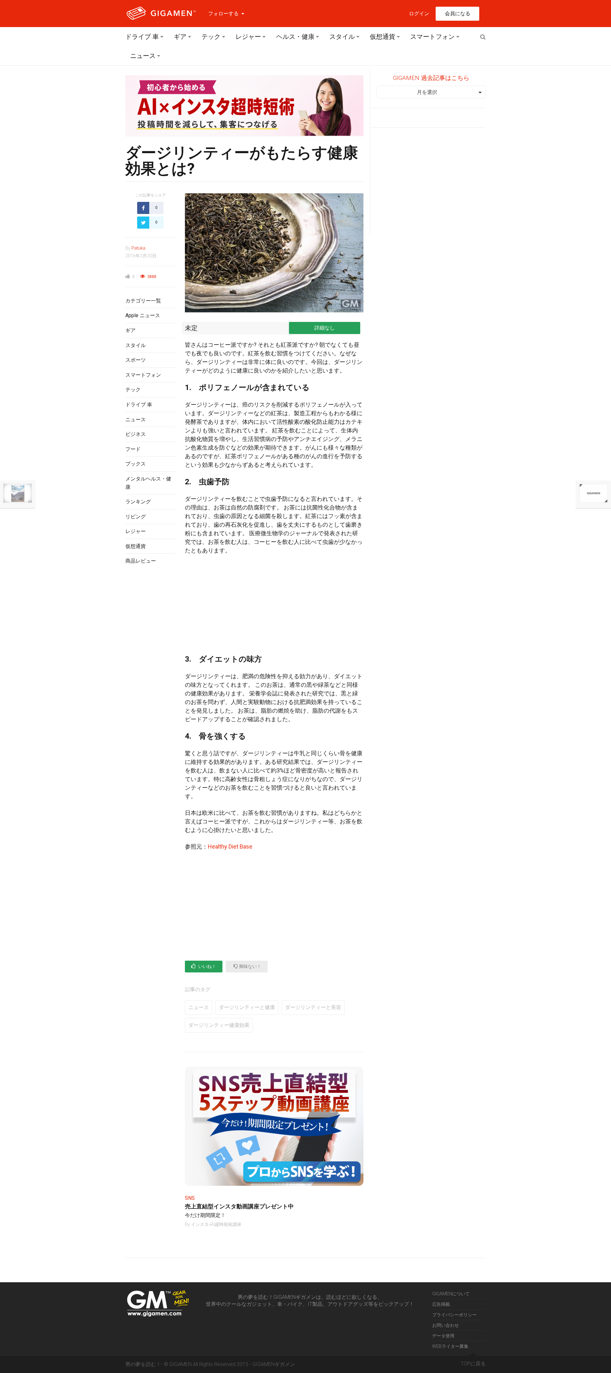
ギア (180, 36)
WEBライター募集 (450, 1346)
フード (133, 449)
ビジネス (135, 434)
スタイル (342, 36)
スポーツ (135, 360)
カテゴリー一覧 (143, 301)
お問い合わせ (445, 1325)
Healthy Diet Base (230, 846)
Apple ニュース (142, 315)
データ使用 (443, 1335)
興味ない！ (249, 966)
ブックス (135, 464)
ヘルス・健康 (295, 36)
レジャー (248, 36)
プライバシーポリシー (454, 1314)
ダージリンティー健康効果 (218, 1025)
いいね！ (206, 966)
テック (211, 36)
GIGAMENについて (451, 1293)
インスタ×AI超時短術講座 (216, 1224)
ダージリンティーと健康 (247, 1007)
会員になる (457, 14)
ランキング (138, 502)
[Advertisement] (150, 673)
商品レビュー (140, 561)
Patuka (138, 248)
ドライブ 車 (142, 36)
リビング (135, 517)
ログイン (419, 14)
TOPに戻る (473, 1364)
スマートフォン (432, 36)
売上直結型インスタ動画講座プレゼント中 (239, 1206)
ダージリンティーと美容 (313, 1007)
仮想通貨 (382, 36)
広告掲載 (441, 1304)
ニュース (143, 56)
